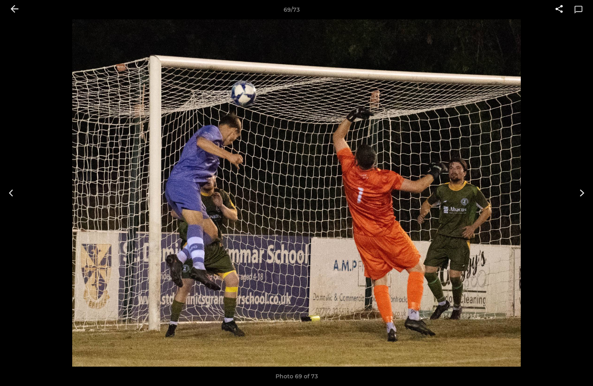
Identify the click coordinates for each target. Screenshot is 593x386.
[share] (559, 9)
